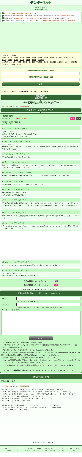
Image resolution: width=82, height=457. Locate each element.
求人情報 (34, 91)
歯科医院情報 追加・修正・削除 (15, 410)
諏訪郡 (25, 62)
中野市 (65, 57)
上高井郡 (74, 62)
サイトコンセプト (13, 401)
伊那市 (52, 57)
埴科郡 (67, 62)
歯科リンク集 (73, 448)
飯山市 (4, 60)
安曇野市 (41, 60)
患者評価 (27, 450)
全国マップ (5, 55)
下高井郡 (5, 64)
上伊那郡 (32, 62)
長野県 (13, 55)
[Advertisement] (41, 37)
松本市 (10, 57)
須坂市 (40, 57)
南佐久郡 (5, 62)
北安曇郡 (60, 62)
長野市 (4, 57)
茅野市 (10, 60)
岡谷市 (22, 57)
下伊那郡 (39, 62)
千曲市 (28, 60)
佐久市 (22, 60)
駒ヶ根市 (59, 57)
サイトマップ (17, 448)
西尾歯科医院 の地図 (8, 381)
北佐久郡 (12, 62)
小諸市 (46, 57)
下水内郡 (20, 64)
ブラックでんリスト (12, 396)
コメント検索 (43, 91)
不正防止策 (69, 365)
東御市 (34, 60)
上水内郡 (12, 64)
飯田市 (28, 57)
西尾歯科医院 (8, 116)
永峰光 (73, 450)
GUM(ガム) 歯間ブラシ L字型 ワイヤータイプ (42, 289)
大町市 (71, 57)
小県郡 (19, 62)
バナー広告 (61, 450)
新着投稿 (9, 450)
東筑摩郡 (53, 62)
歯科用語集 (36, 450)
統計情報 (52, 450)
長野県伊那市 (6, 118)
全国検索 (39, 448)
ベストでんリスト (49, 448)
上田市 (16, 57)
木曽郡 (46, 62)
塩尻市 (16, 60)
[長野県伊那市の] (19, 106)
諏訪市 (34, 57)
